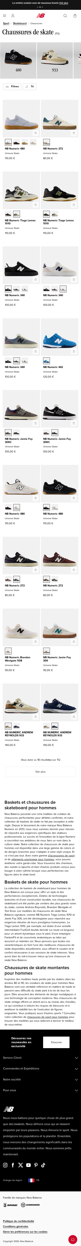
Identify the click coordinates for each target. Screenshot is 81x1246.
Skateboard (20, 23)
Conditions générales (15, 1226)
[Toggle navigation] (5, 15)
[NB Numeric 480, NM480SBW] (8, 507)
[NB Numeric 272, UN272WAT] (16, 579)
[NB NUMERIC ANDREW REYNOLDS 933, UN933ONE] (8, 726)
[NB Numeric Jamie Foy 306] (74, 642)
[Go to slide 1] (38, 7)
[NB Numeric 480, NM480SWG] (16, 507)
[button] (13, 16)
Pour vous (9, 1090)
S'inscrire (56, 1042)
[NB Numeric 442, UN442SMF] (46, 361)
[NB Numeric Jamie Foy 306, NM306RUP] (46, 651)
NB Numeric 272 (53, 148)
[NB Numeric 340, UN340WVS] (24, 289)
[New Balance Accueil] (40, 15)
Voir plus (63, 3)
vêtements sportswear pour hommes (32, 859)
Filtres (14, 86)
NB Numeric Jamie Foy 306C (19, 440)
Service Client (12, 1058)
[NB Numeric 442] (74, 351)
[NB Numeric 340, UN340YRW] (8, 289)
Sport (6, 23)
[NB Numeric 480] (36, 133)
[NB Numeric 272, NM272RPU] (46, 142)
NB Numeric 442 (53, 367)
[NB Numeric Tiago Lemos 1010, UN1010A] (8, 214)
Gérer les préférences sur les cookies (25, 1231)
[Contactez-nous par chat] (72, 1239)
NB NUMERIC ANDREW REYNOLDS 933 (19, 734)
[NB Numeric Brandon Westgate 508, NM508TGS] (8, 651)
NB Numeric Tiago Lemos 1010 (20, 222)
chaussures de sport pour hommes (47, 1017)
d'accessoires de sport (61, 855)
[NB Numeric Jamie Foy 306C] (36, 423)
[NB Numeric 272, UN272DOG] (8, 579)
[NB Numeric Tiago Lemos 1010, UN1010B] (16, 214)
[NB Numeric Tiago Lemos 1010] (36, 205)
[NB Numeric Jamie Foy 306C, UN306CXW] (16, 433)
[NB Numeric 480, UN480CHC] (16, 142)
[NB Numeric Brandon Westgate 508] (36, 642)
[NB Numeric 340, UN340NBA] (16, 289)
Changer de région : (13, 1180)
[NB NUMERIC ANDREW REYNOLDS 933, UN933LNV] (16, 726)
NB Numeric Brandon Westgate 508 (17, 659)
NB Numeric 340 (15, 295)
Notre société (12, 1079)
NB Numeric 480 (15, 148)
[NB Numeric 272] (74, 133)
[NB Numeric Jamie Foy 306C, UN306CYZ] (8, 433)
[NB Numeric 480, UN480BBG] (8, 142)
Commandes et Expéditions (21, 1068)
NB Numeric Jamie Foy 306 (57, 659)
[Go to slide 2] (40, 7)
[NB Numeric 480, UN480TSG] (24, 142)
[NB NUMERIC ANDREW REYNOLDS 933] (36, 717)
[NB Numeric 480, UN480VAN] (33, 142)
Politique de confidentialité (18, 1221)
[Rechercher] (65, 16)
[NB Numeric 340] (36, 279)
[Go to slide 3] (43, 7)
